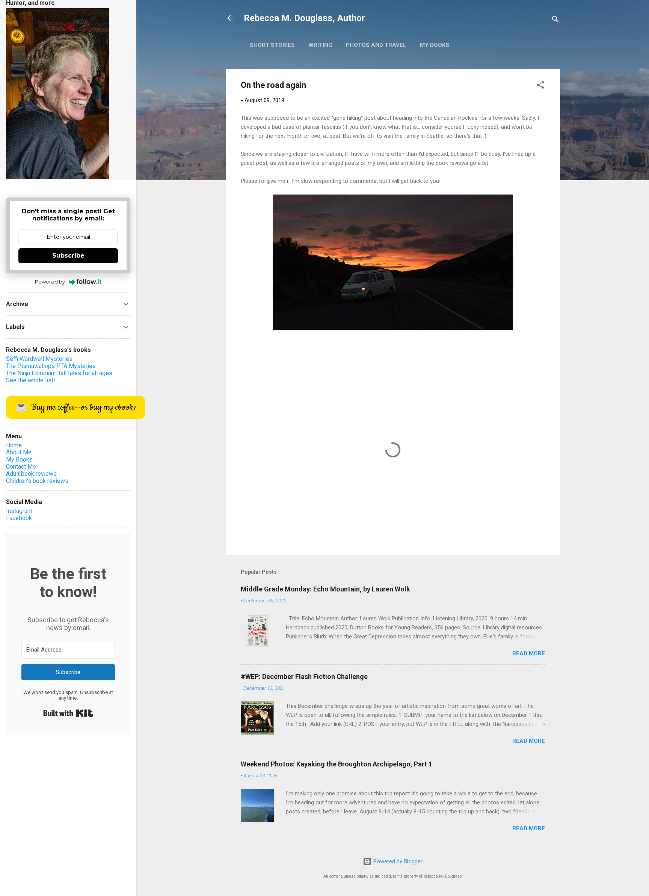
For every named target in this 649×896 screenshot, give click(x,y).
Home (14, 445)
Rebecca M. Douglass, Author (304, 18)
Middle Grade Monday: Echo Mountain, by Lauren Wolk (325, 589)
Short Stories (272, 45)
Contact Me (21, 466)
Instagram (19, 510)
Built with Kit (68, 713)
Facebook (19, 518)
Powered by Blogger (397, 861)
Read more (528, 653)
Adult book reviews (31, 473)
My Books (434, 45)
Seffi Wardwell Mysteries (39, 358)
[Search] (555, 20)
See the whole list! (30, 380)
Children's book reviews (37, 480)
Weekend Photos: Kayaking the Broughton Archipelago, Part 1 (336, 764)
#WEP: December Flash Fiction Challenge (304, 676)
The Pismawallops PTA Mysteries (51, 366)
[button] (540, 86)
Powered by (50, 282)
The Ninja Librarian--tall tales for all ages (59, 373)
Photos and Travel (376, 45)
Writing (320, 45)
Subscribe (68, 255)
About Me (19, 452)
